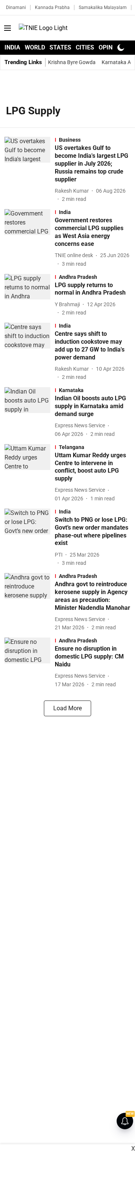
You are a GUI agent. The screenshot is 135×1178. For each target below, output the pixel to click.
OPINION (111, 47)
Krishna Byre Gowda (72, 62)
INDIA (12, 47)
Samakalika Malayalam (103, 7)
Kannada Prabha (52, 7)
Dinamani (16, 7)
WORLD (35, 47)
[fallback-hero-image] (29, 170)
